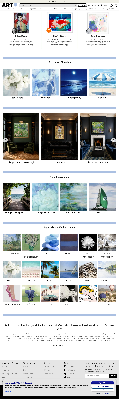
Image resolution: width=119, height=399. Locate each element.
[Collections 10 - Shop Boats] (69, 269)
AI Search (83, 5)
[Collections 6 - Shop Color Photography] (107, 242)
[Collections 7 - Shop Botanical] (12, 269)
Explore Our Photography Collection (59, 1)
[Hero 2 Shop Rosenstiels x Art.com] (59, 30)
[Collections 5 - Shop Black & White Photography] (88, 242)
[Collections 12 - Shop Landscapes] (107, 269)
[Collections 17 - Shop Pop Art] (88, 293)
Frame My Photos (107, 9)
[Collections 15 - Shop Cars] (50, 293)
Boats (69, 280)
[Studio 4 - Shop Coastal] (102, 82)
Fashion (69, 304)
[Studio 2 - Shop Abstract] (45, 82)
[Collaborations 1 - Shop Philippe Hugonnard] (16, 197)
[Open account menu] (98, 5)
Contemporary (12, 304)
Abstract (45, 97)
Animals (88, 280)
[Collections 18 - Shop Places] (107, 293)
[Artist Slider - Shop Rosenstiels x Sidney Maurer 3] (98, 136)
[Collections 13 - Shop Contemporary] (12, 293)
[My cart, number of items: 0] (115, 5)
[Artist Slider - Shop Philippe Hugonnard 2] (59, 136)
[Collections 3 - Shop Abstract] (50, 242)
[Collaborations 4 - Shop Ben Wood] (102, 197)
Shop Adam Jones (21, 162)
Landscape (107, 280)
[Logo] (9, 5)
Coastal (102, 97)
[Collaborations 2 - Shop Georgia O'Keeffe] (45, 197)
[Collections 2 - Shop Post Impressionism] (31, 242)
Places (107, 304)
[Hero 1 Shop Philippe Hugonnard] (21, 30)
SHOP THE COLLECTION (21, 48)
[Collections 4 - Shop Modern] (69, 242)
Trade (105, 5)
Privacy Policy (8, 391)
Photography (73, 97)
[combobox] (46, 5)
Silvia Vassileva (74, 212)
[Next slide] (113, 140)
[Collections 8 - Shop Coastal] (31, 269)
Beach (49, 280)
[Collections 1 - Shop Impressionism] (12, 242)
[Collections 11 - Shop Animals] (88, 269)
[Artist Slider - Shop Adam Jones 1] (21, 136)
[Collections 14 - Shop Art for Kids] (31, 293)
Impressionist (11, 253)
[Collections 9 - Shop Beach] (50, 269)
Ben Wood (102, 212)
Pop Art (88, 304)
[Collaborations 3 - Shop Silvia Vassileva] (73, 197)
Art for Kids (31, 304)
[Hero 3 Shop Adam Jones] (98, 30)
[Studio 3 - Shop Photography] (73, 82)
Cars (50, 304)
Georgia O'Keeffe (45, 212)
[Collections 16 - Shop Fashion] (69, 293)
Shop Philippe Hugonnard (59, 162)
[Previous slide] (5, 140)
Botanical (12, 280)
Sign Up (113, 375)
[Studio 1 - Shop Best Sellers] (16, 82)
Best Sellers (16, 97)
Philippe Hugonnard (16, 212)
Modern (69, 253)
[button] (59, 1)
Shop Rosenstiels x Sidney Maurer (97, 163)
